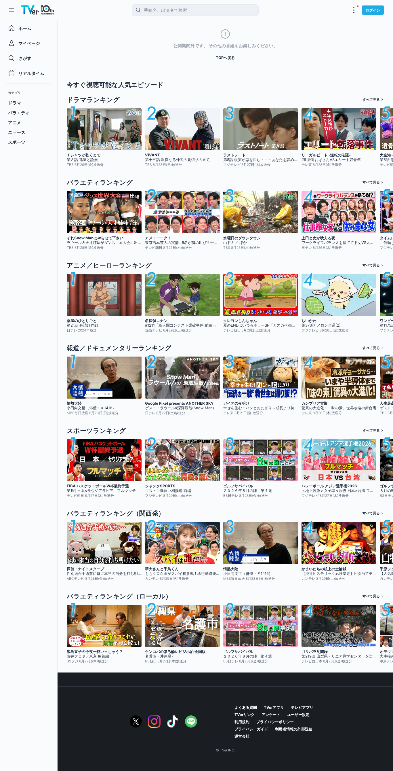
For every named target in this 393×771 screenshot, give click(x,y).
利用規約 (241, 721)
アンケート (271, 714)
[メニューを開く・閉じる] (353, 10)
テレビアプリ (302, 707)
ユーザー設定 (298, 714)
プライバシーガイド (251, 729)
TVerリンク (244, 714)
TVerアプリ (274, 707)
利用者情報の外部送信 (293, 729)
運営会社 (241, 736)
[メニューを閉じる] (11, 10)
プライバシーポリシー (275, 721)
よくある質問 (245, 707)
